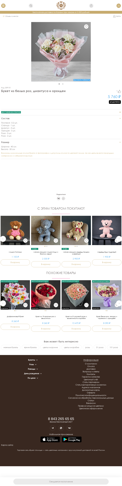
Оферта (91, 392)
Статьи (91, 400)
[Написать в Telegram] (52, 428)
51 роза (99, 347)
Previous (3, 239)
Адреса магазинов (91, 387)
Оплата (91, 366)
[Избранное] (86, 26)
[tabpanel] (61, 52)
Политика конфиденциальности (91, 395)
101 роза (114, 347)
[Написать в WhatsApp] (61, 428)
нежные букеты (10, 347)
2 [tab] (63, 84)
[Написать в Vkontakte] (69, 428)
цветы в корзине (50, 347)
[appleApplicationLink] (50, 440)
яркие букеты (30, 347)
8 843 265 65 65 (61, 419)
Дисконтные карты (91, 390)
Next (119, 239)
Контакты (91, 374)
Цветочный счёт (91, 379)
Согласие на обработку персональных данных (91, 398)
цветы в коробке (71, 347)
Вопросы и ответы (91, 371)
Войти (118, 16)
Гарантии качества (91, 377)
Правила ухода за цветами (91, 406)
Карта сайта (7, 445)
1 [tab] (59, 84)
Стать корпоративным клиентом (91, 385)
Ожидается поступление (61, 481)
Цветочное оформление (91, 408)
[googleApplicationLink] (71, 440)
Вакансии (91, 403)
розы (87, 347)
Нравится (119, 91)
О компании (91, 364)
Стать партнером (91, 382)
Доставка (90, 369)
